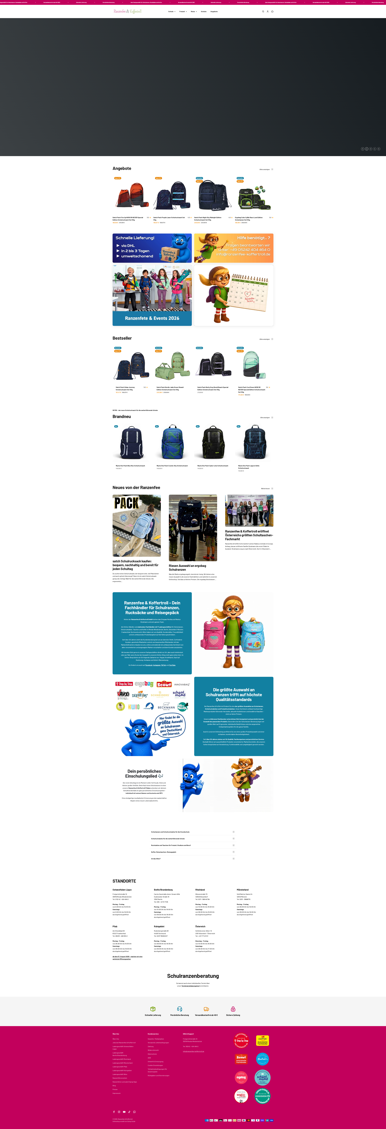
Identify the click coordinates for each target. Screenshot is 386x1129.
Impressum (117, 1093)
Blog (114, 1085)
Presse (115, 1089)
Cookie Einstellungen (155, 1065)
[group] (193, 87)
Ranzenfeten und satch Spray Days (125, 1082)
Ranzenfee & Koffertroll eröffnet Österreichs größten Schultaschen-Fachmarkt (249, 535)
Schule (170, 11)
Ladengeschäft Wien (120, 1074)
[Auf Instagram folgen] (119, 1111)
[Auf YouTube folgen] (124, 1111)
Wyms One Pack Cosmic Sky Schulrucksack (172, 466)
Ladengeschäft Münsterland (122, 1063)
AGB (149, 1058)
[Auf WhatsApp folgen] (134, 1111)
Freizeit (182, 11)
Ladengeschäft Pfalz (120, 1067)
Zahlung (150, 1046)
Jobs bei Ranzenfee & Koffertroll (124, 1043)
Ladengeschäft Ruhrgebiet (122, 1070)
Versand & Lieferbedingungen (158, 1043)
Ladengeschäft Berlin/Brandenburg (120, 1054)
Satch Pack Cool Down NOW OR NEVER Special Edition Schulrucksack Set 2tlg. (251, 389)
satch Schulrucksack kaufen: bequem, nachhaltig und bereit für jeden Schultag (135, 565)
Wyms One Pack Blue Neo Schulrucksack (130, 466)
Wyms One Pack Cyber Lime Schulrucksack (212, 466)
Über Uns (116, 1039)
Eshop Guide (131, 1121)
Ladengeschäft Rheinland (122, 1059)
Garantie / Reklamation (156, 1039)
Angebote (214, 11)
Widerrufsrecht (153, 1050)
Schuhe (203, 11)
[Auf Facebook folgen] (114, 1111)
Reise (193, 11)
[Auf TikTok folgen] (129, 1111)
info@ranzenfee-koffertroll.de (193, 1051)
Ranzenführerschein (120, 1078)
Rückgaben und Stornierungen (158, 1075)
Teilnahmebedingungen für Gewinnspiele (157, 1070)
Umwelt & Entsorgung (155, 1061)
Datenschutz (152, 1054)
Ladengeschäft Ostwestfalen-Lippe (123, 1047)
